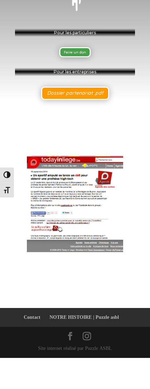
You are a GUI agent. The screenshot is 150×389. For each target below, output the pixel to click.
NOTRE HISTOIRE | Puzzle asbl (84, 317)
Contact (32, 317)
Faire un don (75, 52)
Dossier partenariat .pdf (75, 93)
